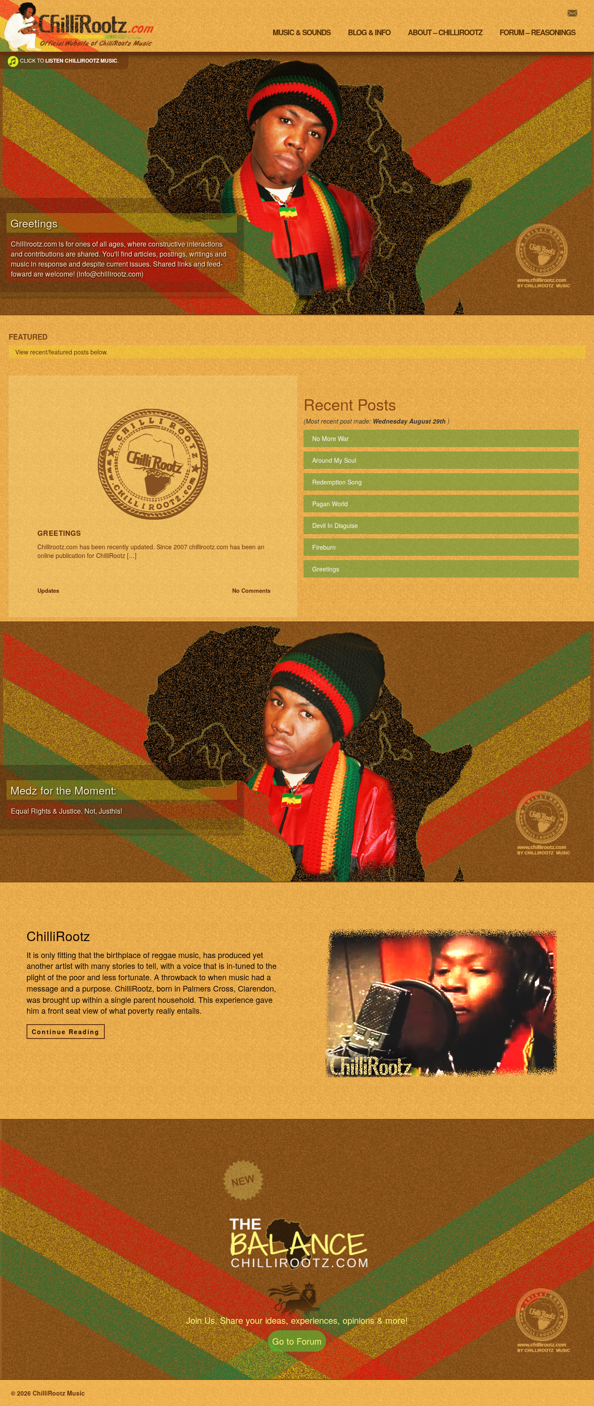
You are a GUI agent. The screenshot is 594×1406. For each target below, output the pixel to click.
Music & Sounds (301, 32)
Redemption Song (337, 482)
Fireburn (324, 547)
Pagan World (330, 503)
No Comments (251, 590)
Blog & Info (369, 32)
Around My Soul (334, 460)
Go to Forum (297, 1341)
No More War (330, 438)
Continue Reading (66, 1031)
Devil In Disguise (335, 525)
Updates (48, 590)
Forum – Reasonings (537, 32)
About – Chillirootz (445, 32)
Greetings (59, 533)
